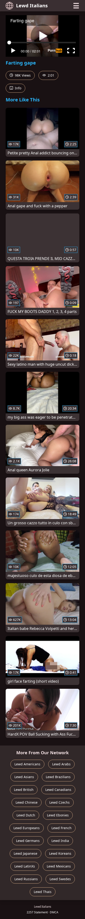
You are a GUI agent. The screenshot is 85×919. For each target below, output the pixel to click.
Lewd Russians (26, 879)
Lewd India (60, 840)
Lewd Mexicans (59, 866)
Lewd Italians (32, 5)
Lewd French (61, 828)
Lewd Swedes (60, 879)
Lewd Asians (24, 777)
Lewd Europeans (26, 828)
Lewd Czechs (59, 802)
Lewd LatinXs (24, 866)
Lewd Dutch (26, 815)
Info (17, 88)
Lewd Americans (27, 764)
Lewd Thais (42, 891)
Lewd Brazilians (58, 777)
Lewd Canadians (58, 789)
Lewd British (24, 789)
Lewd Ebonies (58, 815)
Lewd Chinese (27, 802)
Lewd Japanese (25, 853)
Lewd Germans (28, 840)
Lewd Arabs (61, 764)
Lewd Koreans (60, 853)
